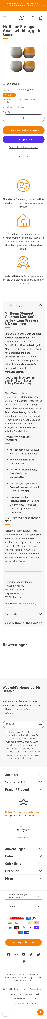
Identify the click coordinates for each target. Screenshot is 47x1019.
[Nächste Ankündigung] (44, 6)
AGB (32, 751)
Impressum (19, 998)
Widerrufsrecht (37, 989)
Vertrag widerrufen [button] (23, 942)
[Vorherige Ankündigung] (3, 6)
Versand (16, 99)
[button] (4, 17)
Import (31, 980)
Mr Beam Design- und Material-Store (22, 812)
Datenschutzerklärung (21, 993)
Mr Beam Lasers (18, 989)
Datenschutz (24, 754)
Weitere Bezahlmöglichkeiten (23, 147)
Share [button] (25, 156)
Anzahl (6, 111)
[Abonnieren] (40, 724)
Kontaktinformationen (25, 1003)
